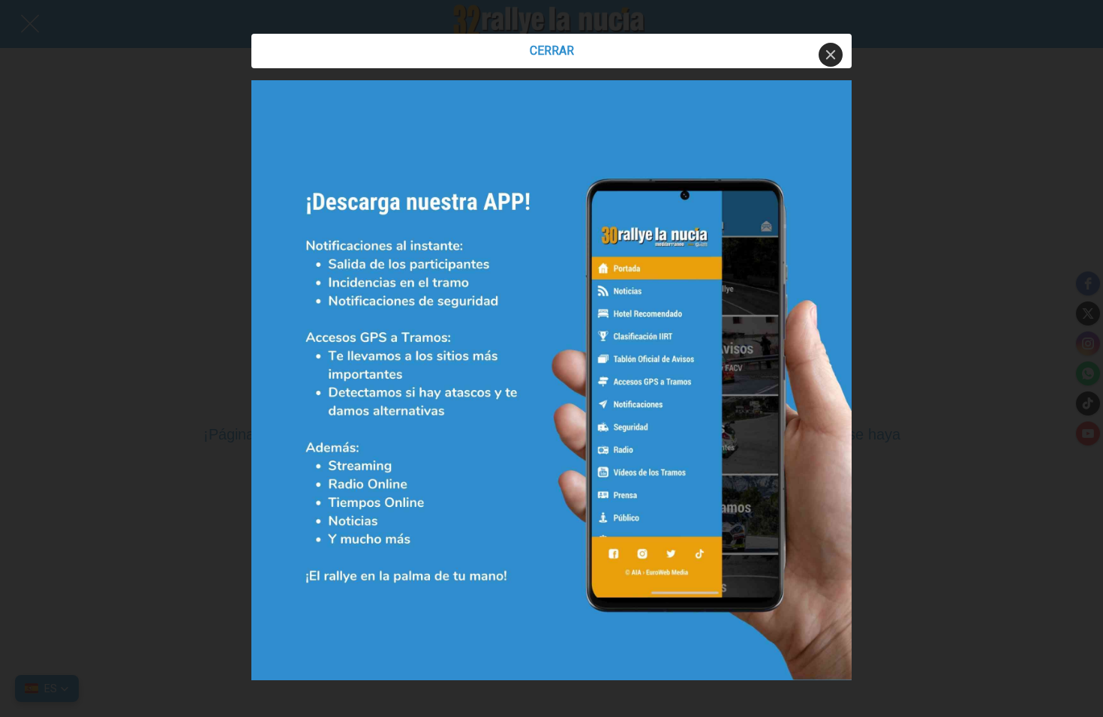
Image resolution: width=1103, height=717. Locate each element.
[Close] (831, 55)
